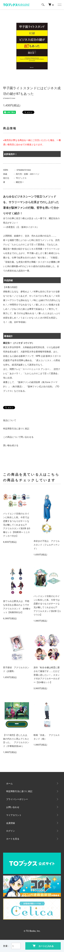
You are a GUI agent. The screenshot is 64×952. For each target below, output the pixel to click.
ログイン (10, 830)
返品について (9, 420)
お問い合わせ (12, 807)
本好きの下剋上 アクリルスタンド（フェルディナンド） (47, 544)
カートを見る (12, 838)
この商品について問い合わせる (18, 436)
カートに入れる (46, 945)
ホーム (9, 783)
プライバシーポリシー (17, 799)
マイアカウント (13, 815)
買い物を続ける (10, 445)
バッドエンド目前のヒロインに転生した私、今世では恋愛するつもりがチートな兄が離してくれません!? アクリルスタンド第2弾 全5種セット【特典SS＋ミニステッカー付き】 (16, 524)
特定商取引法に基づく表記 (16, 428)
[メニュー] (59, 4)
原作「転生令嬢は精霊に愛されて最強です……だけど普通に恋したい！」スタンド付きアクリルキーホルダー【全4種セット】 (47, 675)
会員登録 (10, 822)
